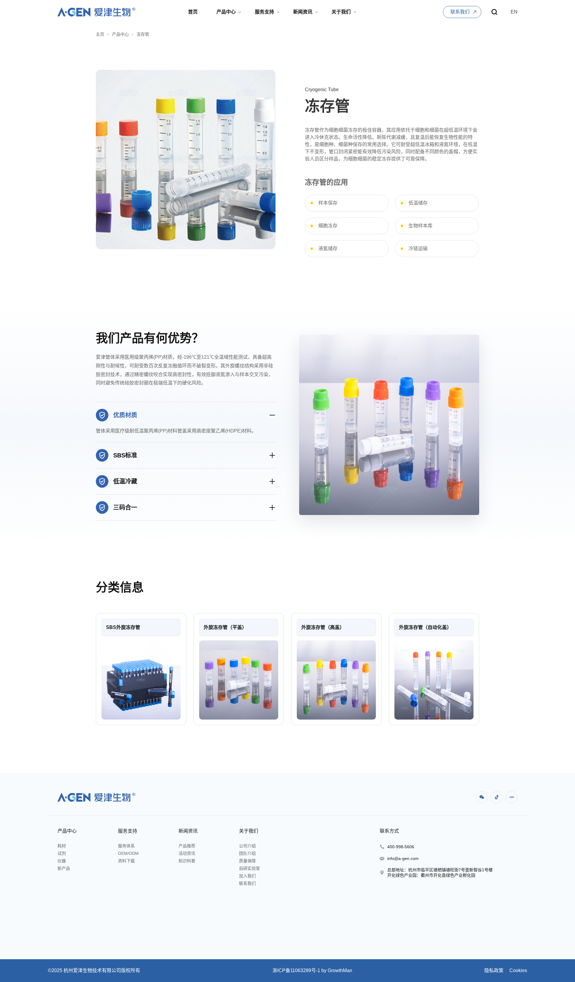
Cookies (517, 970)
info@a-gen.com (403, 858)
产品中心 (120, 34)
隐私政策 (493, 970)
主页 (100, 34)
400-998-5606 (400, 846)
